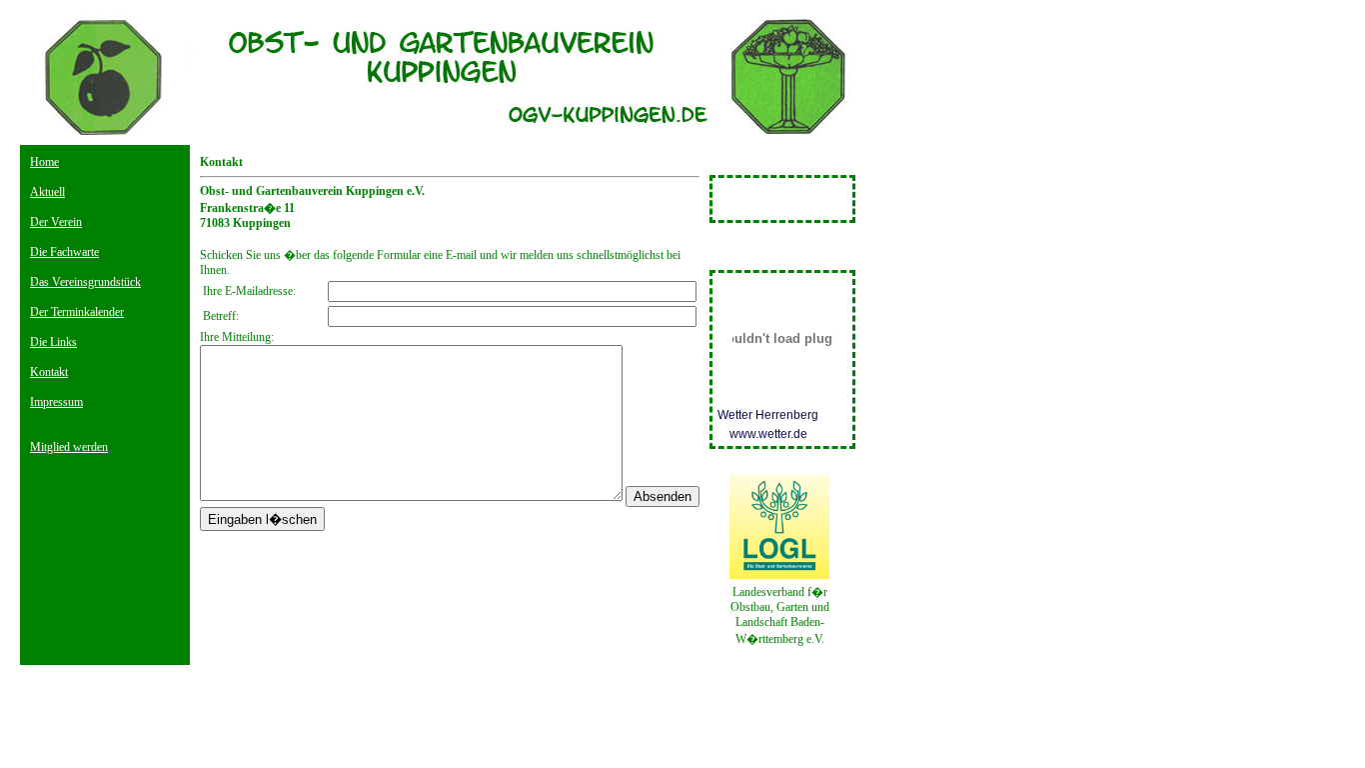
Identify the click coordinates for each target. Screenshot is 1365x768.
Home (44, 162)
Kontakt (49, 372)
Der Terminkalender (77, 312)
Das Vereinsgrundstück (85, 282)
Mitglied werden (69, 447)
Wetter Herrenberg (767, 415)
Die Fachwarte (64, 252)
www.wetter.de (768, 434)
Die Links (53, 342)
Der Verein (56, 222)
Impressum (56, 402)
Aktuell (47, 192)
